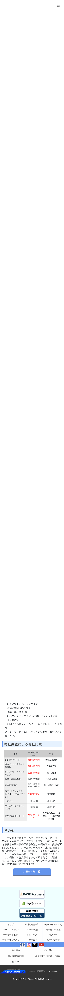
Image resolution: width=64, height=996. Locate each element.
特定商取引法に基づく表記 (47, 955)
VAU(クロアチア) (11, 929)
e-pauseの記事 (32, 929)
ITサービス (32, 939)
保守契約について (10, 939)
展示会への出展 (53, 929)
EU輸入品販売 (32, 924)
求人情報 (48, 950)
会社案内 (16, 950)
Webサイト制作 (10, 934)
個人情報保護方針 (16, 955)
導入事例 (53, 934)
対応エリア (32, 934)
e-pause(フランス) (53, 924)
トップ (11, 924)
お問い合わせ (53, 939)
